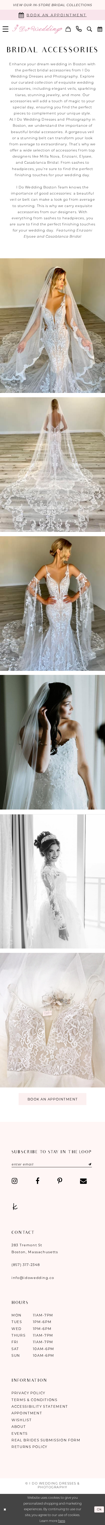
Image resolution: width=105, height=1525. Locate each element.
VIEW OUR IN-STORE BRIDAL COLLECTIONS (52, 5)
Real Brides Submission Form (46, 1440)
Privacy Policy (28, 1393)
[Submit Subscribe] (84, 1164)
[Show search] (89, 29)
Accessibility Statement (39, 1406)
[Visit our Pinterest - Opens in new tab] (59, 1181)
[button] (68, 29)
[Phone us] (78, 29)
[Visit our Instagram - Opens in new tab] (14, 1181)
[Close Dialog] (4, 1509)
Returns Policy (29, 1447)
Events (19, 1433)
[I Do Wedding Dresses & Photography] (37, 29)
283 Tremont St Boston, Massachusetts (34, 1248)
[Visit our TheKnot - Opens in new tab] (15, 1207)
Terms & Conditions (34, 1400)
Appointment (26, 1413)
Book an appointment (53, 1099)
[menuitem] (68, 29)
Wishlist (21, 1420)
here (61, 1521)
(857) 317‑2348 (25, 1265)
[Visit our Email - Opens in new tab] (83, 1181)
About (18, 1427)
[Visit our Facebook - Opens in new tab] (37, 1181)
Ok (99, 1509)
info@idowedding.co (32, 1278)
